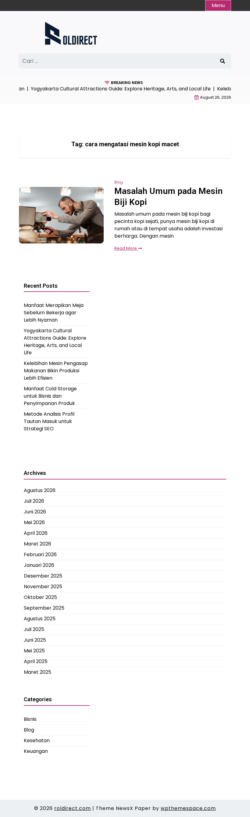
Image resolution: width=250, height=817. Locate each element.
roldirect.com (72, 808)
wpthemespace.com (188, 808)
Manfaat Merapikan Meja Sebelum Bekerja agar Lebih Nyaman (54, 312)
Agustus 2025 (39, 618)
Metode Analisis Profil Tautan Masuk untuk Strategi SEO (49, 421)
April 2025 (36, 661)
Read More (126, 248)
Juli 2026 (34, 501)
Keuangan (36, 751)
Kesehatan (37, 740)
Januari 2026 (39, 565)
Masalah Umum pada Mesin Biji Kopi (168, 196)
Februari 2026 (40, 554)
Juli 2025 (34, 629)
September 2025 (44, 607)
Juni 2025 (35, 640)
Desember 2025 (43, 575)
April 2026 (36, 533)
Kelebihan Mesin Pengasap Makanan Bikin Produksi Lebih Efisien (56, 370)
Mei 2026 (34, 522)
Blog (118, 182)
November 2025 (43, 586)
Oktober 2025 (40, 597)
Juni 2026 (35, 511)
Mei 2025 (34, 650)
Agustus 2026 (39, 490)
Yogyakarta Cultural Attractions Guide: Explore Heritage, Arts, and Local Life (55, 341)
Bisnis (30, 719)
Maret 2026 (37, 543)
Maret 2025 (37, 672)
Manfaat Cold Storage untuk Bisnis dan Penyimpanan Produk (50, 396)
